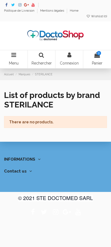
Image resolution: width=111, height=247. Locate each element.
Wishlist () (98, 16)
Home (74, 10)
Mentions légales (52, 10)
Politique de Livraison (19, 10)
